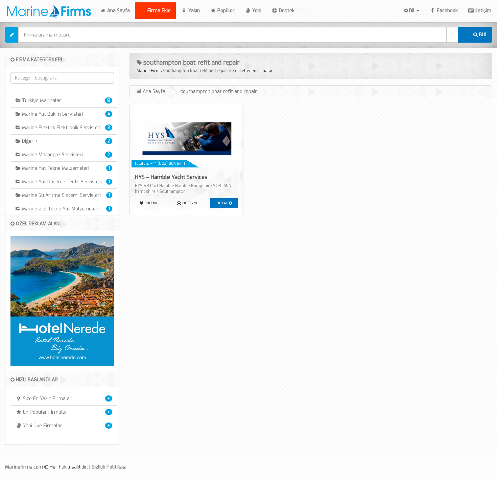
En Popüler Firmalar (44, 412)
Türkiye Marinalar (41, 100)
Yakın (193, 10)
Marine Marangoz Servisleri (52, 155)
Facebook (446, 10)
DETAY (222, 203)
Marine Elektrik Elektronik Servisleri (61, 127)
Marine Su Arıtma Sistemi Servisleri (61, 195)
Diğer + (29, 141)
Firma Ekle (158, 10)
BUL (483, 34)
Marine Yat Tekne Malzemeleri (55, 168)
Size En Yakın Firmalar (47, 398)
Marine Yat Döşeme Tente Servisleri (61, 182)
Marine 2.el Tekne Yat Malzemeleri (60, 209)
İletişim (482, 10)
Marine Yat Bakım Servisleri (52, 114)
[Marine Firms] (47, 10)
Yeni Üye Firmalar (42, 426)
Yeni (256, 10)
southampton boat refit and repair (195, 70)
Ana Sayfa (120, 10)
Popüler (225, 10)
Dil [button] (412, 10)
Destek (295, 10)
